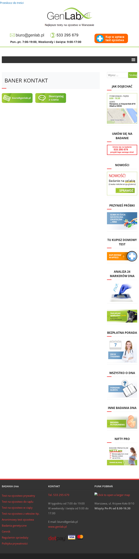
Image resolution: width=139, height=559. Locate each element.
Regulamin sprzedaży (15, 537)
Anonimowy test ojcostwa (18, 519)
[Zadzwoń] (64, 33)
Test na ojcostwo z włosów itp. (20, 513)
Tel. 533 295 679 (58, 495)
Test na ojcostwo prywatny (18, 495)
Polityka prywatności (15, 543)
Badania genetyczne (14, 525)
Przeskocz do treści (12, 3)
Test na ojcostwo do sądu (17, 501)
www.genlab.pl (57, 526)
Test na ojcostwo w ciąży (17, 507)
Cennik (6, 531)
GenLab (69, 17)
